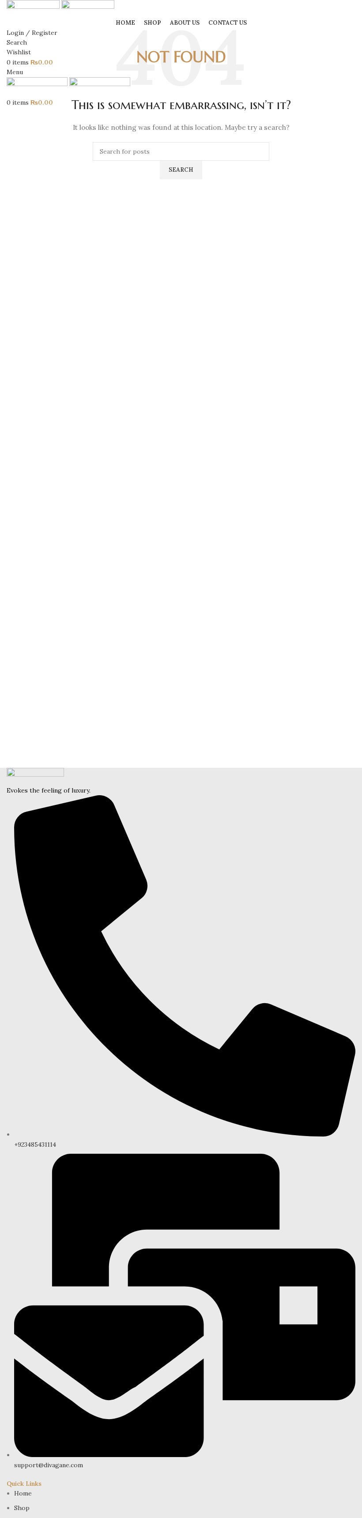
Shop (22, 1508)
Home (23, 1493)
